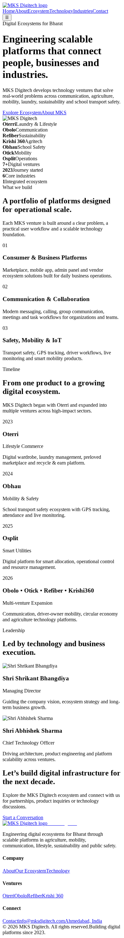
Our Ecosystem (30, 871)
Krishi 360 (52, 895)
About (21, 11)
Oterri (8, 895)
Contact (100, 11)
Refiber (34, 895)
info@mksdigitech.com (41, 921)
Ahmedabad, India (83, 921)
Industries (83, 11)
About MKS (53, 112)
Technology (61, 11)
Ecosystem (38, 11)
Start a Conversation (23, 817)
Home (9, 11)
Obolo (20, 895)
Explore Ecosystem (22, 112)
